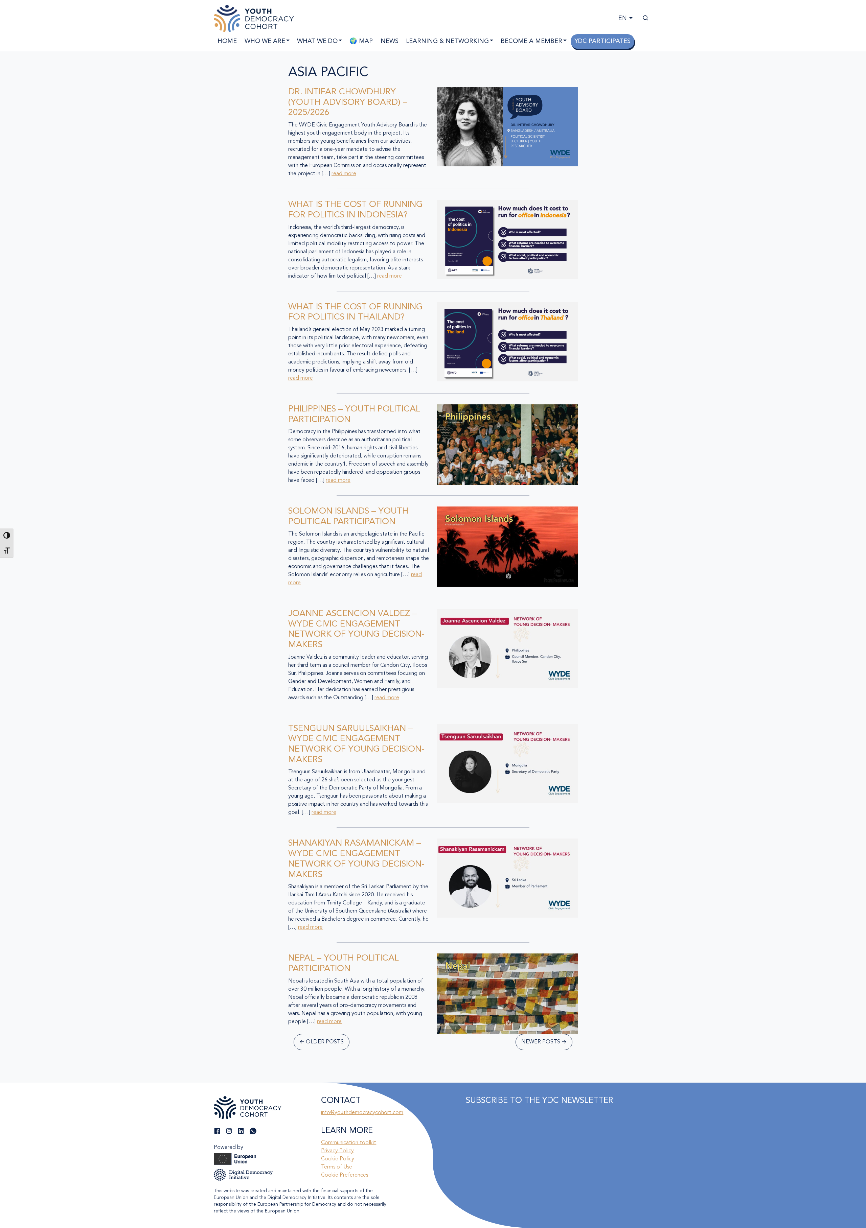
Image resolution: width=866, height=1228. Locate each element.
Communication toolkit (348, 1143)
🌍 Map (361, 41)
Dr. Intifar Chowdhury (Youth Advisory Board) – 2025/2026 (347, 102)
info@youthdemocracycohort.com (362, 1112)
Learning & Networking (447, 41)
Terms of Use (336, 1167)
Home (227, 41)
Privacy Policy (337, 1151)
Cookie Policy (337, 1159)
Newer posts (544, 1042)
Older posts (321, 1042)
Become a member (531, 41)
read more (344, 173)
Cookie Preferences (344, 1175)
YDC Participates (602, 41)
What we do (317, 41)
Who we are (265, 41)
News (389, 41)
